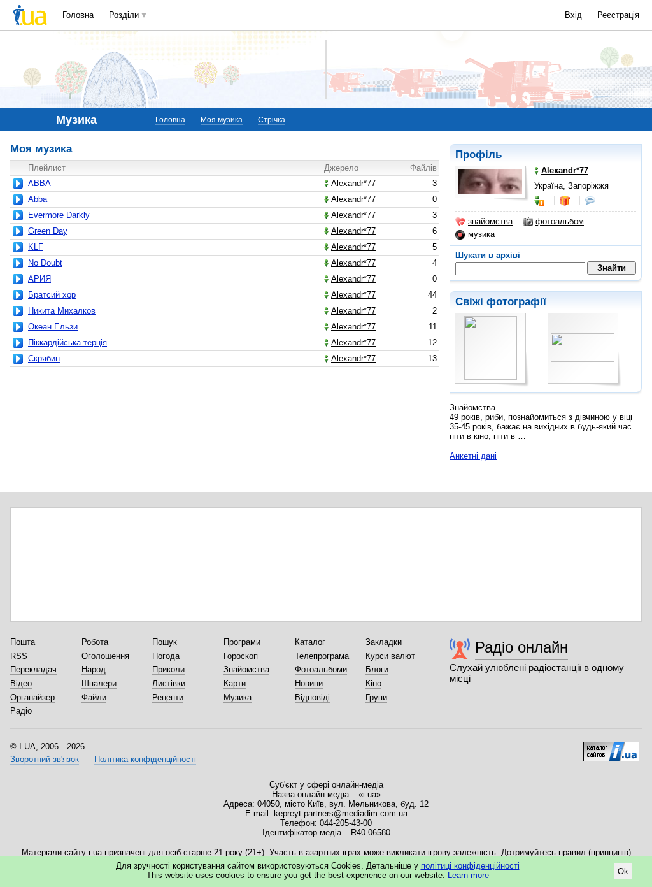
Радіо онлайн (521, 647)
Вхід (573, 15)
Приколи (168, 669)
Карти (234, 683)
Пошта (22, 642)
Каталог (310, 642)
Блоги (376, 669)
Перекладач (33, 669)
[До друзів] (540, 201)
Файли (94, 697)
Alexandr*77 (353, 183)
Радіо (21, 711)
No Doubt (45, 263)
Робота (95, 642)
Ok (623, 871)
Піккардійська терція (67, 342)
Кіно (373, 683)
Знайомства (246, 669)
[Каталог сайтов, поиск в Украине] (611, 747)
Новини (309, 683)
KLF (35, 247)
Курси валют (390, 656)
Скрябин (44, 358)
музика (481, 234)
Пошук (164, 642)
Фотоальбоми (321, 669)
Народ (94, 669)
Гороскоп (240, 656)
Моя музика (222, 119)
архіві (508, 255)
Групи (376, 697)
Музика (237, 697)
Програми (241, 642)
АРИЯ (39, 279)
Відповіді (312, 697)
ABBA (39, 183)
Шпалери (99, 683)
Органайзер (32, 697)
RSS (18, 656)
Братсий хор (52, 294)
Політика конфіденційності (145, 759)
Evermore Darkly (59, 215)
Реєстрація (618, 15)
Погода (166, 656)
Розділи (124, 15)
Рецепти (167, 697)
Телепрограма (322, 656)
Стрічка (271, 119)
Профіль (478, 154)
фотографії (516, 302)
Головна (78, 15)
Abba (37, 199)
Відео (21, 683)
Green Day (47, 231)
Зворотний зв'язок (44, 759)
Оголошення (105, 656)
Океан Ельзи (53, 326)
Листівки (168, 683)
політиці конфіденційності (470, 865)
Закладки (383, 642)
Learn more (468, 875)
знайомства (490, 221)
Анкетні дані (473, 456)
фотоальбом (559, 221)
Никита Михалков (62, 310)
